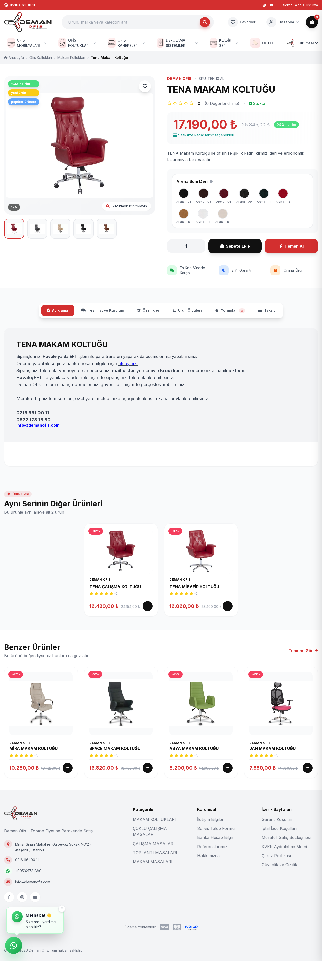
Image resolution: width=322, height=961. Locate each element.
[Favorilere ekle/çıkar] (145, 86)
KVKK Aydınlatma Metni (284, 846)
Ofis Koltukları (40, 57)
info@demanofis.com (32, 882)
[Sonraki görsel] (145, 145)
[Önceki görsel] (14, 145)
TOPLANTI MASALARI (155, 852)
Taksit (269, 310)
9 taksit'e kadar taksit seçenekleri (206, 135)
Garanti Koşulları (277, 819)
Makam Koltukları (71, 57)
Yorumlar (232, 310)
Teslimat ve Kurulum (106, 310)
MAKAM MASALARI (152, 861)
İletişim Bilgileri (210, 819)
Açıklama (60, 310)
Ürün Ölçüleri (190, 310)
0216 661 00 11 (27, 860)
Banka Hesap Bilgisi (215, 837)
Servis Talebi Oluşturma (300, 5)
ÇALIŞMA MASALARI (154, 843)
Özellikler (151, 310)
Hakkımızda (208, 855)
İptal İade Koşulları (279, 828)
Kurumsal (306, 43)
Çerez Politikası (276, 855)
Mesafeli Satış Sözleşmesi (286, 837)
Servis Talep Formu (216, 828)
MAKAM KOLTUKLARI (154, 819)
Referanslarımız (212, 846)
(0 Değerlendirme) (222, 103)
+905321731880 (28, 871)
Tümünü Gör (301, 650)
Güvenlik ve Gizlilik (279, 864)
